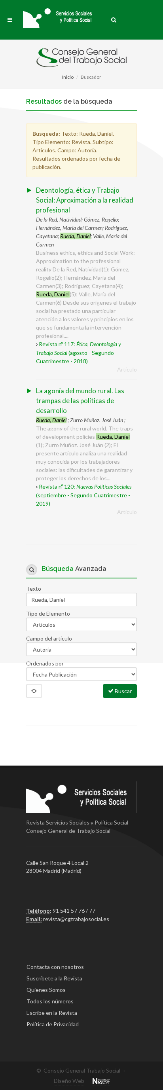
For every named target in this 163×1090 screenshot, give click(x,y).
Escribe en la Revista (52, 1012)
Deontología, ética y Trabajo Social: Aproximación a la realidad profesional (84, 200)
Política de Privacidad (53, 1024)
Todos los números (50, 1001)
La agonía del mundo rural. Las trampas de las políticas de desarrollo (80, 401)
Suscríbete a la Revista (54, 978)
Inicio (68, 77)
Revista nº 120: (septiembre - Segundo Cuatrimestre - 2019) (83, 495)
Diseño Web (69, 1080)
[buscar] (114, 18)
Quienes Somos (46, 989)
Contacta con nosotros (55, 966)
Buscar (123, 691)
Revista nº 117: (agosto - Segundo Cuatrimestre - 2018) (78, 352)
